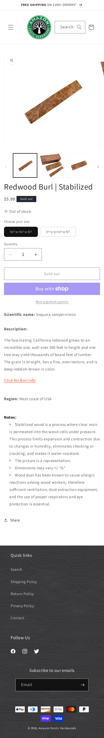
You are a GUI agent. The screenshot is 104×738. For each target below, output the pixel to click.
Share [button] (15, 520)
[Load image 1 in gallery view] (25, 165)
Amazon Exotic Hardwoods (57, 728)
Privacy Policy (22, 605)
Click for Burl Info (19, 380)
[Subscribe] (82, 685)
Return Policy (22, 593)
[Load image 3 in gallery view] (79, 165)
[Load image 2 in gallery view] (52, 165)
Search (16, 569)
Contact (17, 617)
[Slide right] (98, 167)
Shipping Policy (24, 581)
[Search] (79, 27)
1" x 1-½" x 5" (61, 233)
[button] (11, 27)
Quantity (10, 244)
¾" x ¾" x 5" (24, 233)
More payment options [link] (52, 302)
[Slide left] (6, 167)
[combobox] (70, 27)
